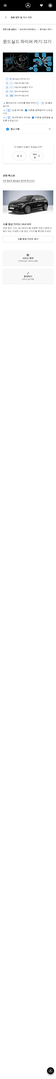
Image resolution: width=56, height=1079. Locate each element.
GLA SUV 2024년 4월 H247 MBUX (28, 29)
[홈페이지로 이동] (28, 5)
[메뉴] (5, 5)
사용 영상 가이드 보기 (28, 239)
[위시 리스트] (41, 5)
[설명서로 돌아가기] (7, 17)
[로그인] (50, 5)
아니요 (35, 156)
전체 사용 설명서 (10, 29)
